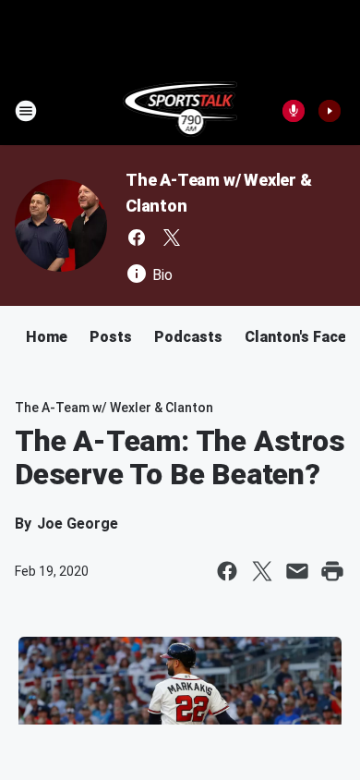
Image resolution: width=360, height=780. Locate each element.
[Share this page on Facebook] (227, 571)
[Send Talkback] (293, 111)
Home (46, 337)
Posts (111, 337)
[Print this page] (332, 571)
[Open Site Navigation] (26, 111)
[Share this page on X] (262, 571)
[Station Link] (180, 110)
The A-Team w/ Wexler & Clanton (114, 407)
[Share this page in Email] (297, 571)
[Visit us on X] (172, 237)
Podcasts (188, 337)
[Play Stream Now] (329, 111)
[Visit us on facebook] (137, 237)
